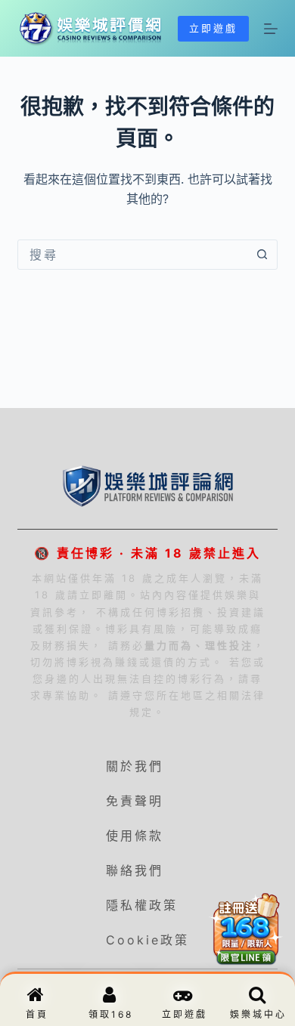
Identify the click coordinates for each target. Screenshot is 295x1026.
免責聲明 (134, 800)
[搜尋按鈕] (262, 254)
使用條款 (134, 835)
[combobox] (132, 255)
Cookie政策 (147, 939)
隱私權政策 (142, 905)
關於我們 (134, 766)
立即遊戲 (213, 28)
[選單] (271, 29)
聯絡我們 (134, 870)
